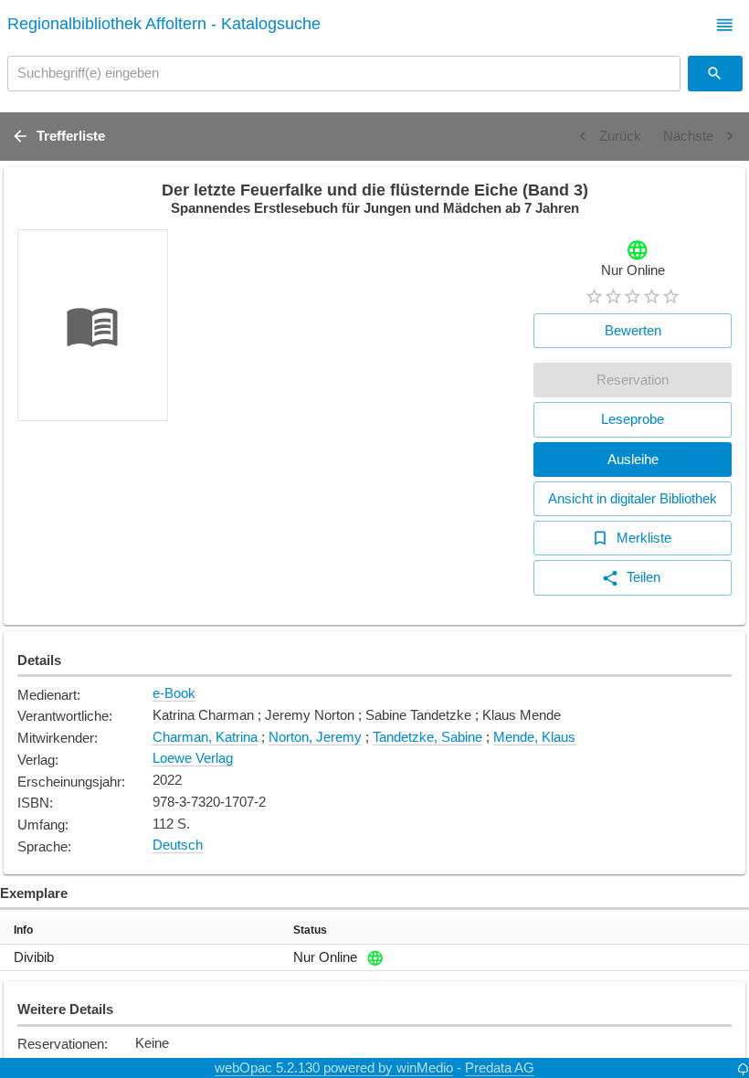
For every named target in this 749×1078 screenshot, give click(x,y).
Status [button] (310, 930)
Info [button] (23, 930)
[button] (725, 25)
